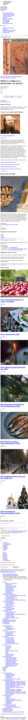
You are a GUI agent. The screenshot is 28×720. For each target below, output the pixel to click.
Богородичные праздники (11, 598)
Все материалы (6, 21)
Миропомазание (9, 701)
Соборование (9, 702)
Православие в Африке (11, 658)
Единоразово (5, 240)
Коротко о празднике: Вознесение (8, 162)
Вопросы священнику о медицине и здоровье (16, 693)
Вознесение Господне (5, 101)
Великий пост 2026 (10, 675)
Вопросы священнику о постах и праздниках (11, 77)
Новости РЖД (6, 623)
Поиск (5, 4)
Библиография (9, 592)
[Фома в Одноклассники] (7, 544)
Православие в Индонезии (12, 664)
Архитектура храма (10, 608)
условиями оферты (13, 247)
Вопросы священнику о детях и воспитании (15, 614)
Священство (8, 703)
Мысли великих (9, 655)
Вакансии (5, 558)
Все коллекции (6, 32)
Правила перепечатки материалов (10, 575)
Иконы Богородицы (10, 602)
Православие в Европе (11, 662)
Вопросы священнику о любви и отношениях (16, 691)
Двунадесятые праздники (11, 596)
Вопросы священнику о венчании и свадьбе (15, 682)
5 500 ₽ (2, 237)
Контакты (5, 555)
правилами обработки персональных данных (13, 570)
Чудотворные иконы (10, 605)
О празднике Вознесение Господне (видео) (10, 164)
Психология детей (10, 612)
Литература (8, 647)
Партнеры (5, 559)
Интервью (5, 667)
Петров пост (8, 677)
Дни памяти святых (10, 597)
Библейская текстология (11, 587)
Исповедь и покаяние (10, 698)
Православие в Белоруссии (12, 660)
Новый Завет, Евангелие (11, 583)
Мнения (5, 668)
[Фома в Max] (4, 549)
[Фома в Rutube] (5, 548)
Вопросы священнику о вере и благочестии (15, 681)
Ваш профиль (6, 3)
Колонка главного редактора (9, 620)
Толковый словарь (10, 654)
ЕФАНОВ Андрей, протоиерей (11, 224)
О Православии (9, 629)
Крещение (8, 696)
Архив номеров (6, 560)
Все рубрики (6, 22)
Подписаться (15, 567)
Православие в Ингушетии (12, 663)
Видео (4, 670)
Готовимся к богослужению (9, 704)
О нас (4, 552)
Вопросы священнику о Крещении (13, 690)
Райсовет (5, 29)
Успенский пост (9, 676)
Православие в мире (7, 656)
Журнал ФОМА (4, 76)
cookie (15, 576)
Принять (23, 718)
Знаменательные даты (10, 631)
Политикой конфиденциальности (15, 249)
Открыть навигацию (7, 1)
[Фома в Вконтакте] (6, 542)
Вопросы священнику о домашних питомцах (16, 684)
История (5, 630)
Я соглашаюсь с (10, 247)
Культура (5, 644)
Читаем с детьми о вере (8, 31)
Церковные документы (8, 709)
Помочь (5, 6)
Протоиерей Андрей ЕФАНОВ (7, 135)
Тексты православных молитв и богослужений (13, 711)
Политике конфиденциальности (13, 718)
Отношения (5, 618)
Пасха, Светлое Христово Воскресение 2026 (16, 595)
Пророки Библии (9, 588)
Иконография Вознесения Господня (8, 166)
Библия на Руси (9, 591)
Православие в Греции (11, 661)
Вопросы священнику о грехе (12, 685)
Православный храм (7, 607)
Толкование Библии (10, 590)
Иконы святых (9, 604)
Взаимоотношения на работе (12, 643)
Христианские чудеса (10, 628)
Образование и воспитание (9, 621)
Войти (9, 36)
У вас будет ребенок (10, 616)
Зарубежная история (10, 635)
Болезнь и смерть (9, 637)
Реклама (5, 554)
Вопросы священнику (8, 18)
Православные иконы (8, 601)
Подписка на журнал (7, 23)
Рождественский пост (10, 674)
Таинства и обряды (7, 695)
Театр (7, 652)
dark (3, 87)
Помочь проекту (4, 245)
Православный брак (10, 642)
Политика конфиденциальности (10, 574)
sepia (6, 87)
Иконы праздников (10, 603)
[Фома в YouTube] (5, 547)
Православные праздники (9, 594)
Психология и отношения (9, 15)
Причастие (8, 697)
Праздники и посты (7, 672)
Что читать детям (9, 615)
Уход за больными (10, 638)
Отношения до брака (10, 641)
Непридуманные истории (9, 13)
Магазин (5, 553)
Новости (5, 17)
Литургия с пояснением (11, 705)
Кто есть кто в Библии (11, 585)
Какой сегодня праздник (8, 27)
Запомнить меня (5, 535)
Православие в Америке (11, 657)
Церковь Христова (7, 708)
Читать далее (3, 223)
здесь (16, 157)
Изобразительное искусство (12, 650)
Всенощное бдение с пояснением (13, 707)
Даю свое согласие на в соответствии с (14, 249)
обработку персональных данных (19, 248)
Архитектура (9, 645)
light (1, 87)
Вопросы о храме (9, 694)
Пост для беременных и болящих (13, 678)
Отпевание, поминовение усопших (13, 700)
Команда (5, 556)
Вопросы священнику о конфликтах (14, 689)
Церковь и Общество (7, 710)
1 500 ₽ (2, 235)
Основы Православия (8, 12)
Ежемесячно (12, 240)
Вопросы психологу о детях (12, 617)
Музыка (7, 649)
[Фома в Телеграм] (5, 545)
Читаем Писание (9, 589)
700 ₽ (2, 234)
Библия (4, 582)
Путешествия (6, 622)
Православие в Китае (10, 665)
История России (9, 634)
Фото (4, 669)
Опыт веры (8, 627)
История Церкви (9, 632)
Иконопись (8, 648)
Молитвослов (6, 19)
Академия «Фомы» (7, 16)
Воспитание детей (7, 610)
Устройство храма (10, 609)
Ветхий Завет (9, 584)
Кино (7, 651)
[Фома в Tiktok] (5, 546)
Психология (5, 636)
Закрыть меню (4, 8)
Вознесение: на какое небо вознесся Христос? (11, 168)
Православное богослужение (9, 30)
